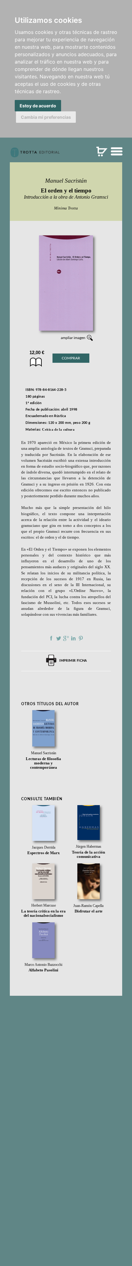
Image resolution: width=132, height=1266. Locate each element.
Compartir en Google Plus (66, 638)
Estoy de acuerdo (38, 105)
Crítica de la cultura (58, 429)
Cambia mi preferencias (46, 117)
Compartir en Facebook (51, 638)
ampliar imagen (73, 338)
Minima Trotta (66, 208)
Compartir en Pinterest (80, 638)
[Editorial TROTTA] (35, 154)
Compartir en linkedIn (73, 638)
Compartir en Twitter (58, 638)
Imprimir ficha (73, 660)
